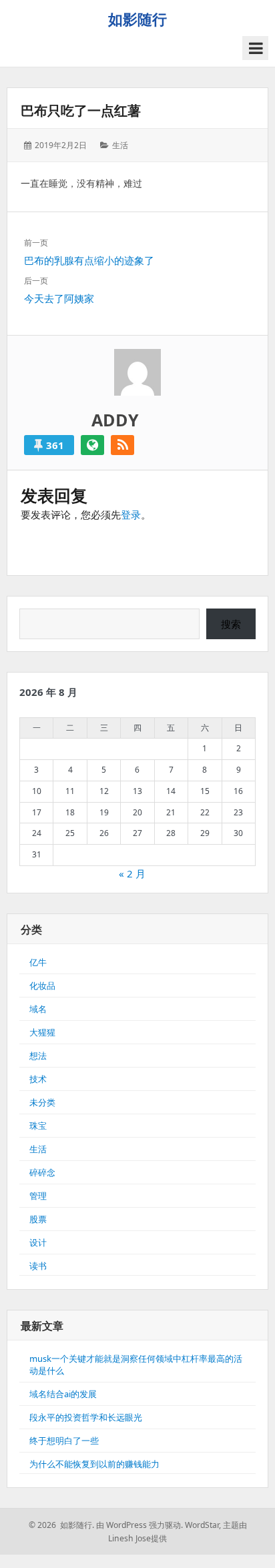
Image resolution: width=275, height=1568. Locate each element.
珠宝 (38, 1126)
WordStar (202, 1525)
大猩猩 (42, 1032)
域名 (38, 1009)
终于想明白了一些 (64, 1441)
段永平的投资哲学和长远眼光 (85, 1417)
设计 (38, 1242)
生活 (120, 145)
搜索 (231, 624)
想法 (38, 1056)
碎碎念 (42, 1172)
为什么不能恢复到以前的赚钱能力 (94, 1464)
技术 (38, 1079)
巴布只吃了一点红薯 (81, 110)
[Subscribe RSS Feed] (122, 445)
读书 (38, 1266)
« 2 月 (132, 873)
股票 (38, 1219)
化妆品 (42, 985)
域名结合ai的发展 (63, 1394)
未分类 (42, 1102)
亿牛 (38, 962)
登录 (131, 514)
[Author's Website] (92, 445)
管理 (38, 1196)
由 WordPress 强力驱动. (139, 1525)
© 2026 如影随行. (61, 1525)
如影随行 (137, 19)
